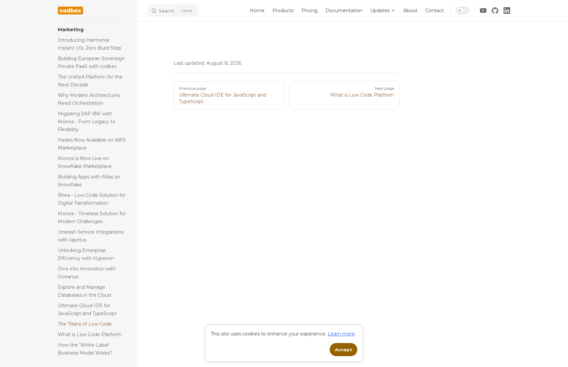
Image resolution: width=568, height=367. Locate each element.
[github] (495, 10)
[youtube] (483, 10)
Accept (343, 349)
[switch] (462, 10)
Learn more (341, 334)
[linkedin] (507, 10)
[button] (92, 29)
